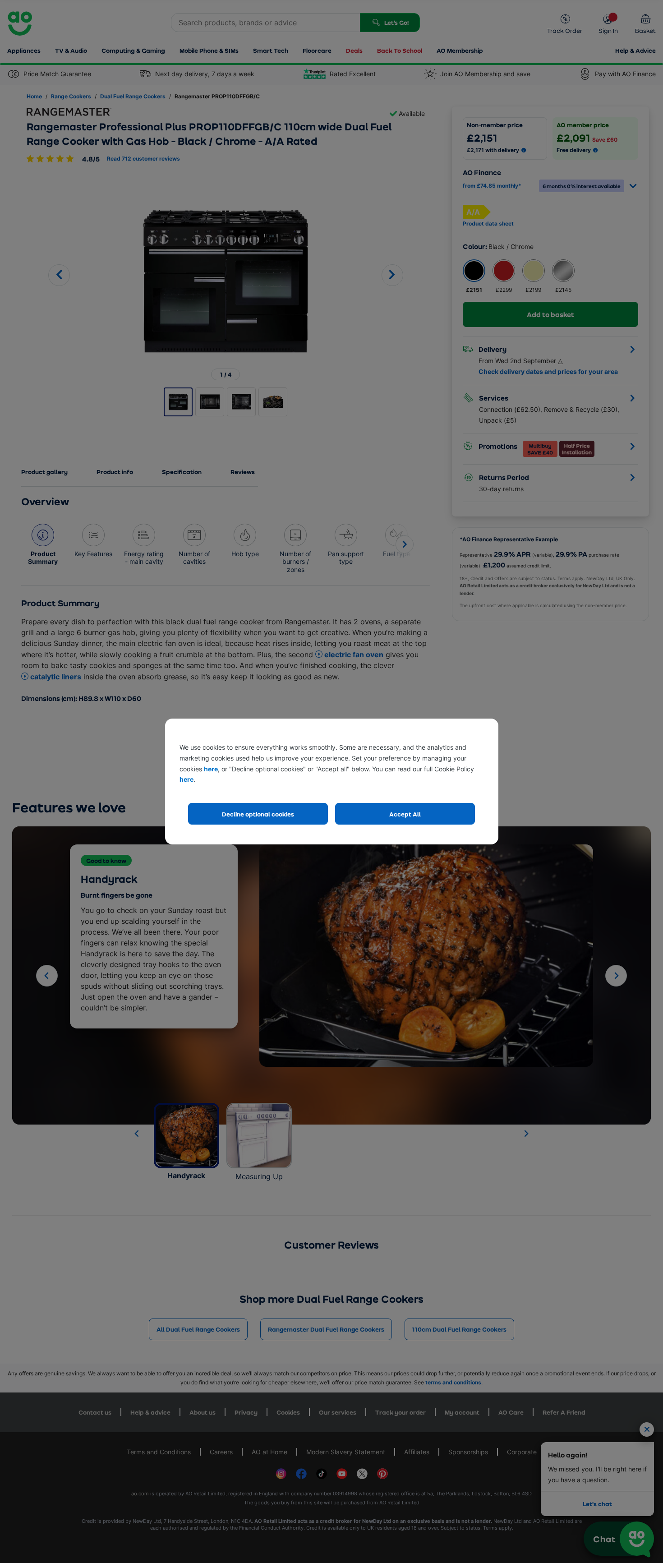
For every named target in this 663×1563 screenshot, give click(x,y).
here (211, 769)
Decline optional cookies (258, 814)
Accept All (405, 814)
